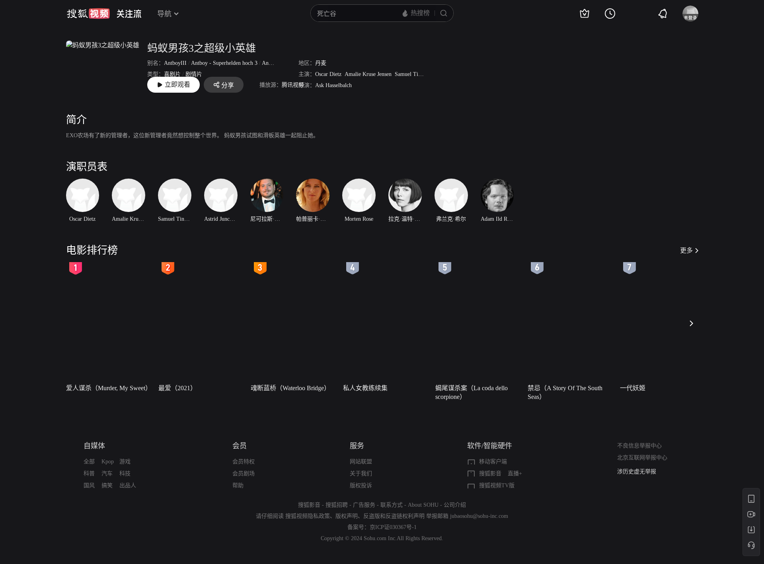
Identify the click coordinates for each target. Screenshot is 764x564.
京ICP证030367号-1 (393, 527)
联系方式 (391, 505)
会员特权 (243, 462)
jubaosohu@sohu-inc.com (479, 516)
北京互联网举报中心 (642, 458)
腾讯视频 (293, 85)
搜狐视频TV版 (497, 485)
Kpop (107, 462)
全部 (89, 462)
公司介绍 (455, 505)
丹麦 (320, 63)
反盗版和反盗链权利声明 (394, 516)
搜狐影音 (490, 473)
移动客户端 (493, 462)
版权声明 (346, 516)
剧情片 (193, 74)
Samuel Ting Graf (415, 74)
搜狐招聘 (336, 505)
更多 (686, 250)
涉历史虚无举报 (636, 472)
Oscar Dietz (328, 74)
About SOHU (423, 505)
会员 (239, 446)
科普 (89, 473)
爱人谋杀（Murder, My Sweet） (109, 388)
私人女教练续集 (365, 388)
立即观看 (177, 84)
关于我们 (361, 473)
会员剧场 (243, 473)
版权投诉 (361, 485)
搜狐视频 (88, 13)
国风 (89, 485)
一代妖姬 (632, 388)
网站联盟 (361, 462)
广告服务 (364, 505)
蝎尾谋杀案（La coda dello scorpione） (471, 392)
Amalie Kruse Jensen (368, 74)
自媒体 (94, 446)
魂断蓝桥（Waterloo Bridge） (290, 388)
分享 (227, 85)
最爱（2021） (177, 388)
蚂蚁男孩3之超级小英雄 (201, 48)
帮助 (238, 485)
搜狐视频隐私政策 (307, 516)
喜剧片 (172, 74)
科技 (125, 473)
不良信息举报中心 (639, 446)
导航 (164, 14)
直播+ (515, 473)
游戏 (125, 462)
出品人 (127, 485)
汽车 (107, 473)
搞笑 (107, 485)
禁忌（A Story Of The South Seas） (565, 392)
